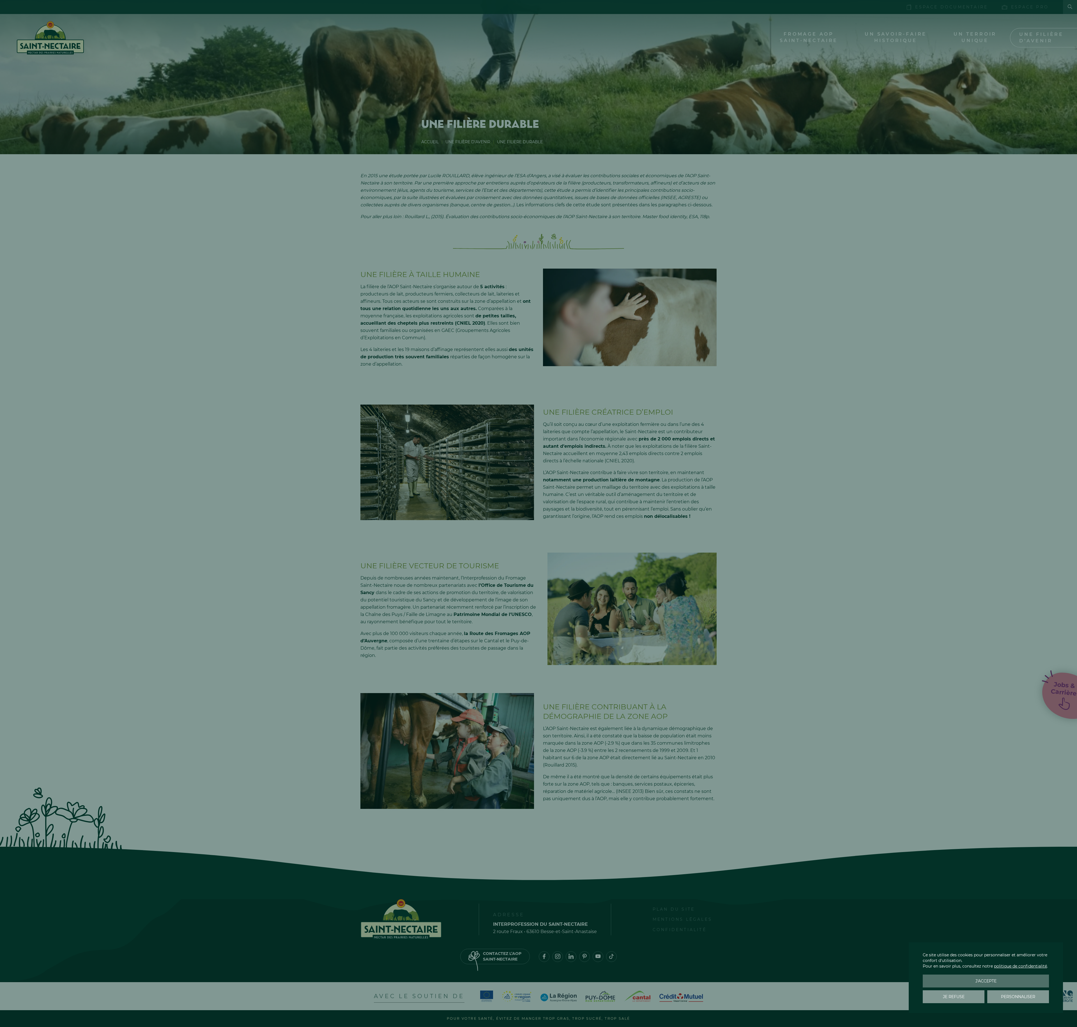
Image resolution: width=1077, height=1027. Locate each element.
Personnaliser (1018, 996)
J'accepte (986, 981)
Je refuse (954, 996)
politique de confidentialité (1020, 966)
